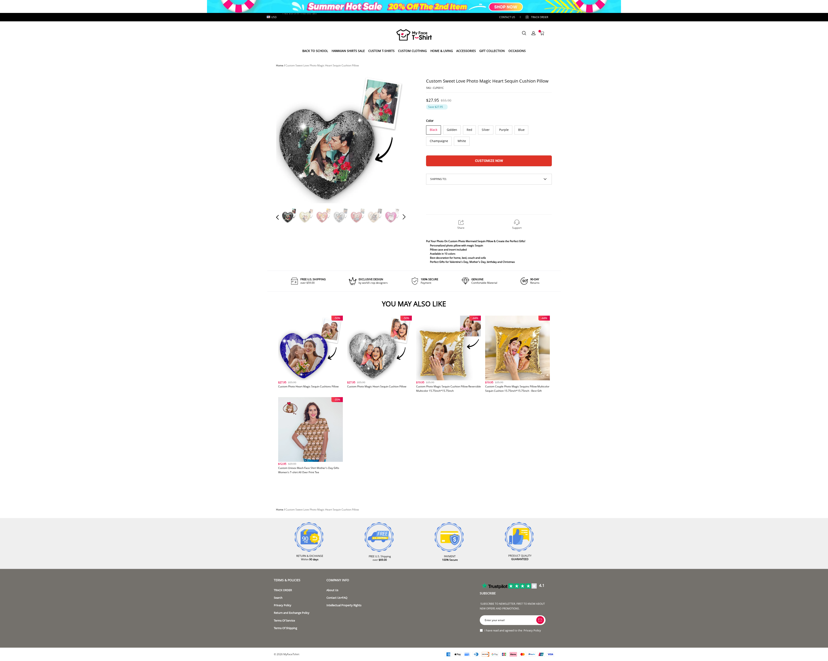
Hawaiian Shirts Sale (348, 51)
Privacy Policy (282, 605)
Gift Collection (492, 51)
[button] (286, 138)
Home (279, 65)
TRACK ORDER (283, 590)
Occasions (517, 51)
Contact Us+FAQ (336, 598)
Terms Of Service (284, 620)
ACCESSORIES (466, 51)
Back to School (315, 51)
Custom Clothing (412, 51)
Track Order (539, 17)
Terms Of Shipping (285, 628)
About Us (332, 590)
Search (278, 598)
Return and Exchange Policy (291, 613)
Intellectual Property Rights (343, 605)
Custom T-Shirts (381, 51)
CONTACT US (507, 17)
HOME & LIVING (441, 51)
